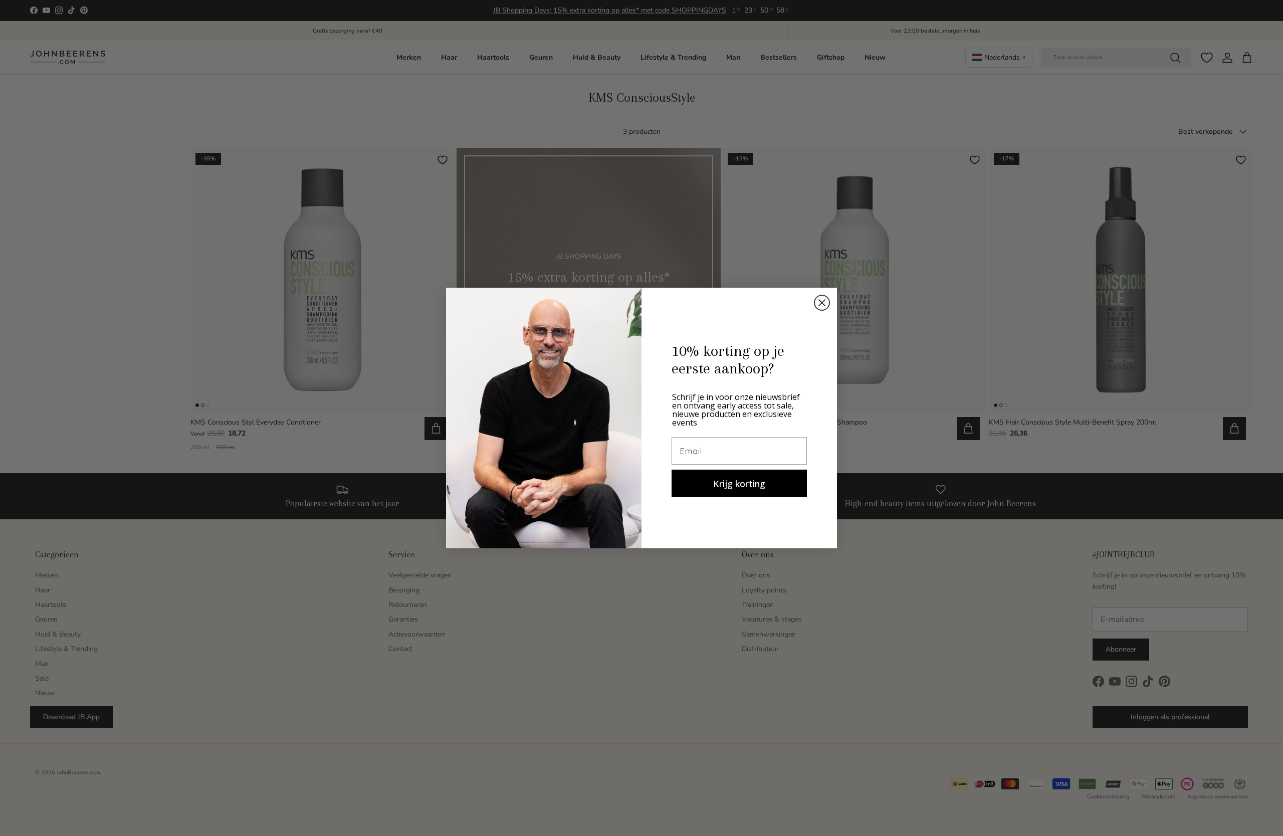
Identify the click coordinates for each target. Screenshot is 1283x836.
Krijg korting (739, 484)
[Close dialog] (821, 302)
